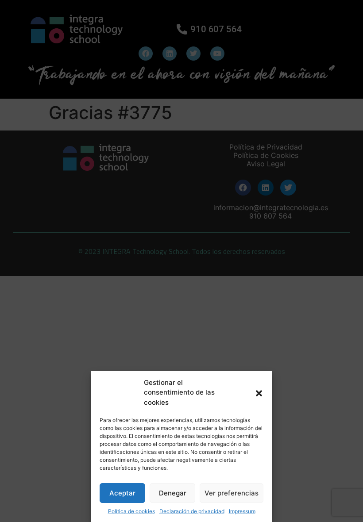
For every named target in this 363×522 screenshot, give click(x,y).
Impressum (242, 511)
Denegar (172, 493)
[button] (259, 392)
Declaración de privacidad (191, 511)
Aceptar (122, 493)
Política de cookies (131, 511)
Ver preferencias (232, 493)
